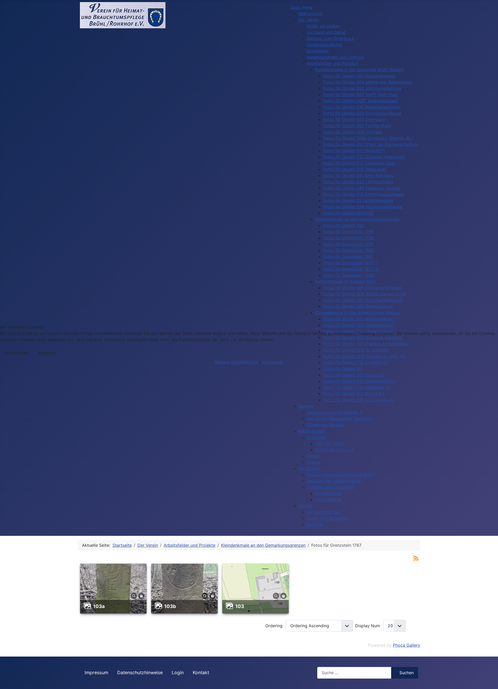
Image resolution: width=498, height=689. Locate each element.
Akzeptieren (16, 352)
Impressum (272, 361)
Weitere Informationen (236, 361)
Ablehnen (47, 352)
